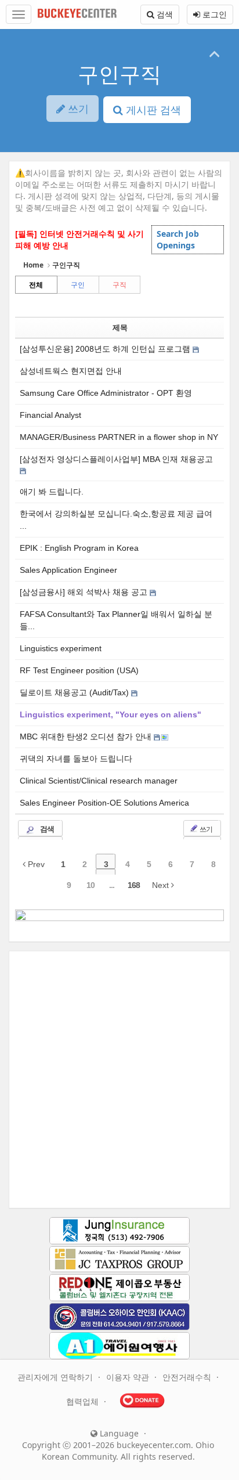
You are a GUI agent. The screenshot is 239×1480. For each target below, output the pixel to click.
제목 (120, 327)
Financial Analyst (50, 415)
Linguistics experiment (61, 648)
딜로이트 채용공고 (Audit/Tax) (75, 692)
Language (118, 1433)
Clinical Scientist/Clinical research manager (99, 780)
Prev (35, 864)
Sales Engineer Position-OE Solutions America (104, 802)
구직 (119, 285)
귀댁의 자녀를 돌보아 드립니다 (76, 758)
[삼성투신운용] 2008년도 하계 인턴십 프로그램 (106, 348)
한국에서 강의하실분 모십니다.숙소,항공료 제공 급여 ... (116, 519)
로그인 (213, 14)
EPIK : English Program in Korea (79, 548)
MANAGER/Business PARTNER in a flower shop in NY (119, 437)
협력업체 (83, 1401)
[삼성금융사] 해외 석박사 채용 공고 (85, 592)
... (111, 885)
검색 (163, 14)
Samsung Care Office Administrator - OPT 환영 (106, 393)
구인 (78, 285)
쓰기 (205, 829)
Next (161, 885)
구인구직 (119, 74)
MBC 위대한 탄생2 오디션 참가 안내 (87, 736)
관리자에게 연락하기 (56, 1376)
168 (134, 885)
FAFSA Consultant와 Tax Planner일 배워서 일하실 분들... (116, 620)
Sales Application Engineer (68, 570)
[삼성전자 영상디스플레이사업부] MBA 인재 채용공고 (116, 459)
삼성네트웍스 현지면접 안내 (71, 371)
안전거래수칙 (187, 1376)
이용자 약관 (128, 1376)
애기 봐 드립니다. (52, 491)
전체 (36, 285)
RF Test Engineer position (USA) (79, 670)
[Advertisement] (119, 1079)
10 (90, 885)
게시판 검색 (152, 110)
